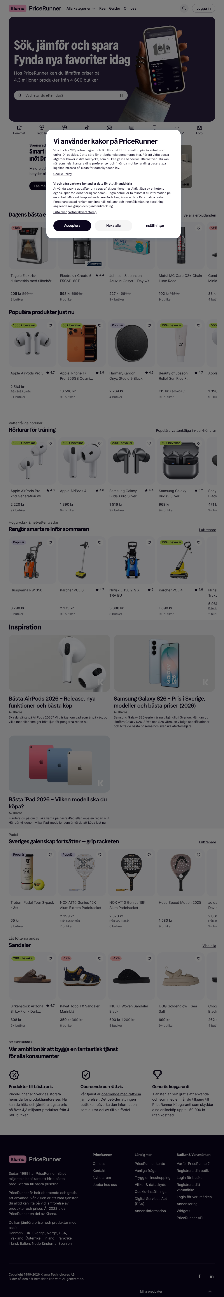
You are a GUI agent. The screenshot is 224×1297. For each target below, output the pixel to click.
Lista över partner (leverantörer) (74, 212)
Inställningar (154, 226)
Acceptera (72, 226)
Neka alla (113, 226)
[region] (113, 184)
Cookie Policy (62, 174)
